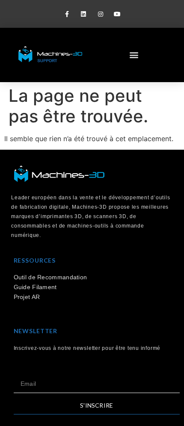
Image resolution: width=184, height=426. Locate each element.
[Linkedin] (83, 14)
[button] (134, 54)
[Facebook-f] (67, 14)
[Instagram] (100, 14)
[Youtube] (117, 14)
